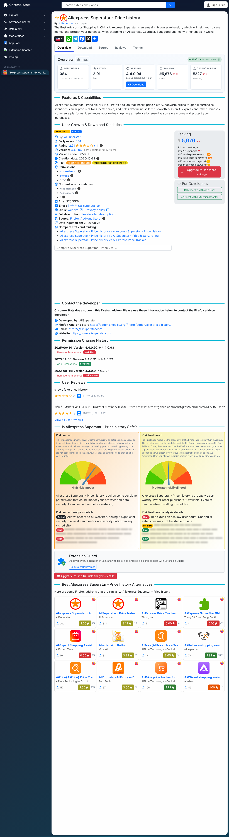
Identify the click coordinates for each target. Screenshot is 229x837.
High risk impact (79, 162)
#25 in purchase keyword (194, 164)
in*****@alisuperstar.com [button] (85, 205)
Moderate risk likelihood (110, 162)
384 (78, 141)
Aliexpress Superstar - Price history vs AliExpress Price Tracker (103, 240)
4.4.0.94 (76, 150)
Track (84, 59)
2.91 (84, 145)
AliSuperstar (66, 23)
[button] (216, 4)
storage (64, 175)
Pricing (13, 56)
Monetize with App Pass (201, 189)
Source (103, 47)
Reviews (120, 47)
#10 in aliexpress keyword (194, 154)
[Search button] (170, 5)
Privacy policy (96, 210)
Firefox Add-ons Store (204, 59)
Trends (138, 47)
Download (85, 47)
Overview (64, 47)
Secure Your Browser (82, 566)
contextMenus (68, 171)
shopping (82, 23)
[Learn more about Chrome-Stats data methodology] (104, 218)
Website (73, 210)
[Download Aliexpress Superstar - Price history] (139, 77)
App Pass (15, 43)
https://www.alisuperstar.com (91, 333)
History (13, 67)
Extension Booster (20, 49)
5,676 (192, 140)
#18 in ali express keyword (194, 157)
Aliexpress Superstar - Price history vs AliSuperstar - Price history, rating (109, 235)
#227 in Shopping (188, 151)
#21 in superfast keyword (193, 161)
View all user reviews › (69, 420)
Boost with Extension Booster (201, 196)
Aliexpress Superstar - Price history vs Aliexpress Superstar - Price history (110, 231)
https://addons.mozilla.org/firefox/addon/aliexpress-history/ (130, 324)
